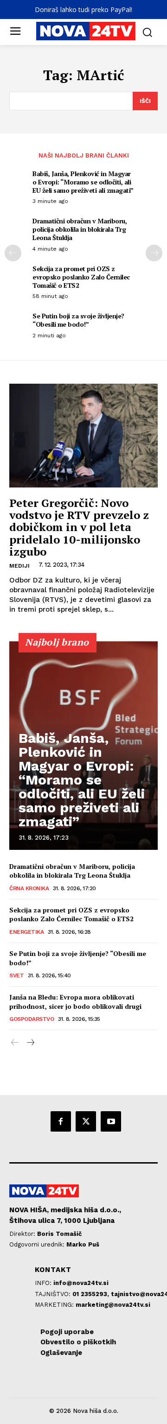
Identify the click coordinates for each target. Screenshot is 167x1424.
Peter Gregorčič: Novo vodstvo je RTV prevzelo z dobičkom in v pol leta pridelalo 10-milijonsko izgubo (79, 527)
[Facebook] (61, 1121)
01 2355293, (91, 1294)
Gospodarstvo (31, 1019)
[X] (86, 1121)
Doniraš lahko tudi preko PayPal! (83, 9)
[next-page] (154, 253)
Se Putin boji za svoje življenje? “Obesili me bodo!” (78, 320)
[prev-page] (13, 253)
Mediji (19, 566)
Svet (16, 975)
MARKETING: (55, 1304)
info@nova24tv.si (81, 1282)
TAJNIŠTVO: (53, 1294)
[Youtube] (111, 1121)
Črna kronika (29, 888)
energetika (26, 932)
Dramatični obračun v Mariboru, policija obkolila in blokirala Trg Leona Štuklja (79, 229)
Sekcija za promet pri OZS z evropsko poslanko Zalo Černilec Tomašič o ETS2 (81, 277)
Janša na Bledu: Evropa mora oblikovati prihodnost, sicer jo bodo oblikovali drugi (75, 1002)
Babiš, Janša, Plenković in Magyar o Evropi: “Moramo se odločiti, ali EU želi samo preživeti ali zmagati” (83, 182)
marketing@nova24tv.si (113, 1304)
